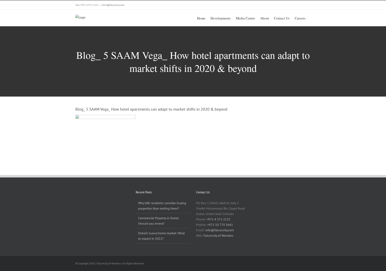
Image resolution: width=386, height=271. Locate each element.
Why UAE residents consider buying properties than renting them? (162, 205)
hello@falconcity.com (113, 4)
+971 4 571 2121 (89, 4)
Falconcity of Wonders (218, 235)
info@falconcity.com (219, 230)
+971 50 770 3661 (220, 225)
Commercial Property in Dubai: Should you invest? (158, 220)
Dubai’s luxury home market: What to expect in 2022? (161, 235)
